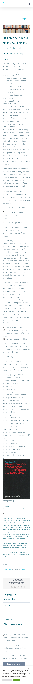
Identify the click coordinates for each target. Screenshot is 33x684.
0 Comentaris (11, 571)
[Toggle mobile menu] (29, 4)
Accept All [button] (16, 680)
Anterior (17, 19)
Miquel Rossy (7, 569)
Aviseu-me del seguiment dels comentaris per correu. (14, 648)
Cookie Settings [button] (7, 680)
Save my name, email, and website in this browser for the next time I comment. (16, 638)
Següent (25, 19)
